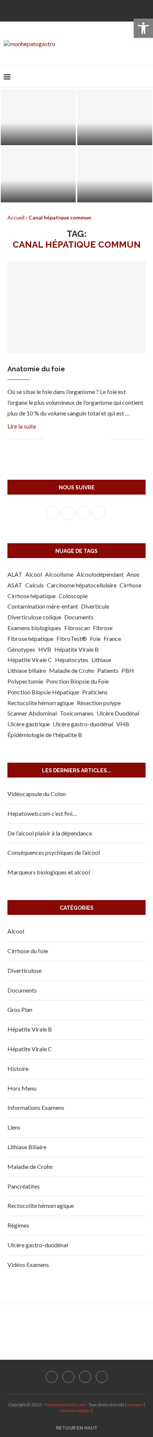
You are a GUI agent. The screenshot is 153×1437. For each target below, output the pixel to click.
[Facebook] (59, 10)
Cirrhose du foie (27, 950)
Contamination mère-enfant (42, 606)
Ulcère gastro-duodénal (83, 723)
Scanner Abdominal (32, 713)
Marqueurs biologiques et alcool (48, 872)
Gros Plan (19, 1009)
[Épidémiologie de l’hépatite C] (114, 174)
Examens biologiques (34, 627)
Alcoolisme (59, 574)
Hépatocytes (71, 659)
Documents (79, 616)
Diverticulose (24, 970)
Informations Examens (35, 1107)
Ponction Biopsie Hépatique (43, 691)
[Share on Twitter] (66, 439)
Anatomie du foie (36, 369)
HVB (44, 649)
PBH (127, 670)
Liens (13, 1127)
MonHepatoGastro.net (65, 1404)
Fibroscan (77, 627)
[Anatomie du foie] (76, 307)
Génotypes (21, 649)
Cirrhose (130, 585)
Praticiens (95, 691)
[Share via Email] (104, 439)
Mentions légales (75, 1410)
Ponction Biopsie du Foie (77, 681)
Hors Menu (21, 1088)
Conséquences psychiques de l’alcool (53, 852)
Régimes (18, 1225)
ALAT (14, 574)
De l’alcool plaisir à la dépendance (49, 833)
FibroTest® (71, 638)
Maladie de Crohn (71, 670)
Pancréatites (23, 1186)
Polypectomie (25, 681)
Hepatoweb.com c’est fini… (38, 137)
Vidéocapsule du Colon (36, 793)
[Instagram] (82, 10)
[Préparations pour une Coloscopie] (114, 117)
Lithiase (101, 659)
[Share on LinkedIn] (81, 439)
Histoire (18, 1068)
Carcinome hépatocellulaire (82, 585)
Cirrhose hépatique (31, 595)
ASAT (14, 585)
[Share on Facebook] (58, 439)
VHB (122, 723)
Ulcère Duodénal (118, 713)
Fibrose (103, 627)
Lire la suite (21, 426)
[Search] (145, 77)
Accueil (16, 217)
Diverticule (95, 606)
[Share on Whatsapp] (89, 439)
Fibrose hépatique (30, 638)
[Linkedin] (94, 10)
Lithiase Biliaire (26, 1146)
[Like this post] (49, 439)
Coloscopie (73, 595)
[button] (143, 28)
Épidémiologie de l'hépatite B (44, 734)
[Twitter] (71, 10)
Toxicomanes (77, 713)
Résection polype (99, 702)
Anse (133, 574)
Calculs (34, 585)
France (112, 638)
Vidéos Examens (28, 1264)
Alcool (33, 574)
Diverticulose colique (34, 616)
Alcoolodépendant (100, 574)
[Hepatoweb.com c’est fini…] (38, 117)
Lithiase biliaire (26, 670)
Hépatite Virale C (29, 659)
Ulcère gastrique (28, 723)
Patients (107, 670)
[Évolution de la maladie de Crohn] (38, 174)
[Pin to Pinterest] (73, 439)
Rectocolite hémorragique (40, 702)
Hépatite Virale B (76, 649)
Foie (95, 638)
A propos (135, 1404)
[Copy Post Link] (97, 439)
